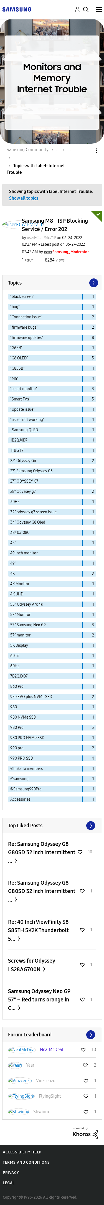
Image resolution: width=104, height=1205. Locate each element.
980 (13, 707)
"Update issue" (22, 409)
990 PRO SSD (21, 758)
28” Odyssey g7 (23, 491)
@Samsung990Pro (26, 789)
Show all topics (23, 198)
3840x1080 (19, 532)
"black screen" (22, 296)
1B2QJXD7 (18, 440)
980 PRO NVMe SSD (27, 737)
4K (12, 573)
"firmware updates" (26, 337)
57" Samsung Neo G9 (28, 625)
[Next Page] (93, 282)
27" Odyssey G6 (23, 460)
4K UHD (16, 594)
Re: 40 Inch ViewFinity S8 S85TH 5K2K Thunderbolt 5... (38, 930)
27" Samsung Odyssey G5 (31, 471)
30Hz (14, 501)
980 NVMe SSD (23, 717)
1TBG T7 (17, 450)
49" (13, 563)
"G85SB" (17, 368)
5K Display (19, 645)
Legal (9, 1183)
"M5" (14, 378)
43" (13, 543)
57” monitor (20, 635)
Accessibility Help (22, 1152)
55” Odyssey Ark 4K (26, 604)
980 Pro (17, 727)
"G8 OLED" (19, 358)
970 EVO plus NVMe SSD (31, 696)
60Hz (14, 666)
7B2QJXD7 (19, 676)
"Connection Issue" (26, 317)
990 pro (17, 748)
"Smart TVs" (20, 399)
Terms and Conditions (26, 1162)
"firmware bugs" (24, 327)
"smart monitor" (23, 389)
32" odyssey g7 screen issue (33, 512)
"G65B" (16, 348)
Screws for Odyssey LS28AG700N (31, 965)
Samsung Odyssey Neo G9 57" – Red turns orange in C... (39, 999)
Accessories (20, 799)
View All (52, 825)
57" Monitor (20, 614)
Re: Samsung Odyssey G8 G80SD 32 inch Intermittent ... (41, 852)
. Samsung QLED (24, 430)
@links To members (26, 768)
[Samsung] (16, 9)
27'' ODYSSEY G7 (24, 481)
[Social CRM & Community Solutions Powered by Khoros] (85, 1132)
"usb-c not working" (27, 419)
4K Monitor (19, 584)
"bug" (15, 307)
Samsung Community (28, 149)
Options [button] (87, 150)
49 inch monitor (24, 553)
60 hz (14, 655)
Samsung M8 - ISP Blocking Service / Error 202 (55, 224)
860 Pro (17, 686)
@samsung (19, 779)
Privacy (11, 1172)
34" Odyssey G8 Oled (27, 522)
